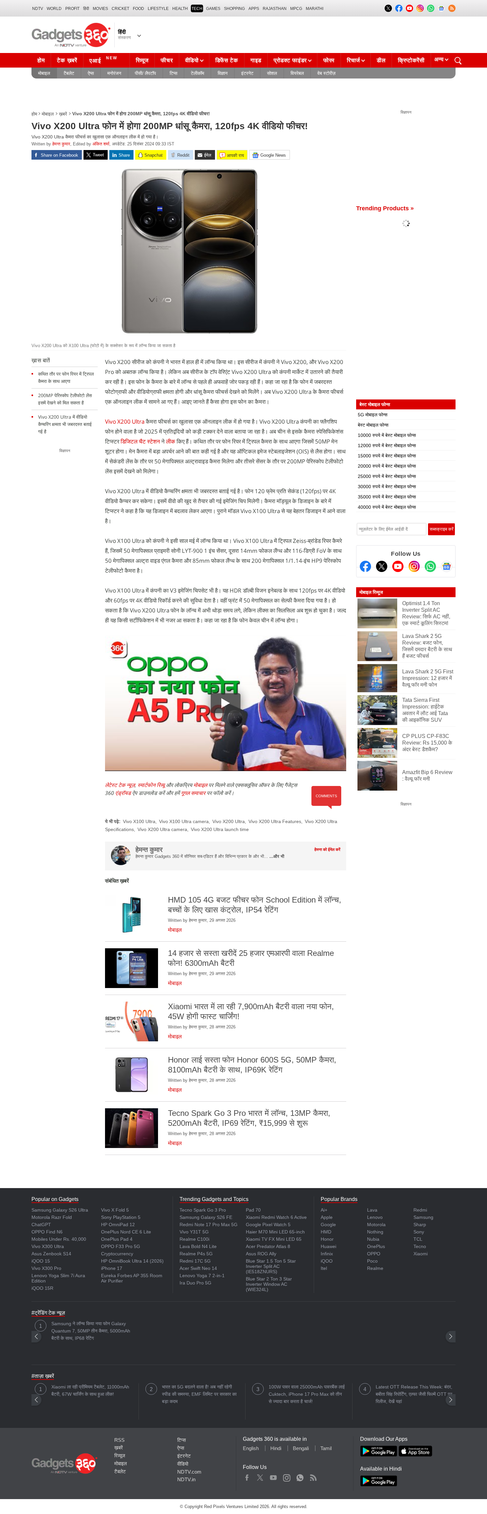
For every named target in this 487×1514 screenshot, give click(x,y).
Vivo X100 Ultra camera (184, 821)
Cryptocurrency (117, 1253)
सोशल (272, 73)
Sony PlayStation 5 (120, 1217)
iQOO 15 (40, 1261)
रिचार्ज (353, 60)
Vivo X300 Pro (46, 1268)
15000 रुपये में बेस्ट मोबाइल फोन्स (387, 455)
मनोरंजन (114, 73)
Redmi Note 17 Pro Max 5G (209, 1224)
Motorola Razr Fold (51, 1217)
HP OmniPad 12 (118, 1224)
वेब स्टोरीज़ (326, 73)
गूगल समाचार (193, 793)
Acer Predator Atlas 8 (268, 1246)
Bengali (301, 1448)
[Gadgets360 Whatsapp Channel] (430, 566)
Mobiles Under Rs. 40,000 (58, 1239)
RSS (119, 1440)
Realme (375, 1268)
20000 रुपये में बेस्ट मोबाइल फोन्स (387, 466)
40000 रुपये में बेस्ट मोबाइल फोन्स (387, 507)
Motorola (376, 1224)
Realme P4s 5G (196, 1253)
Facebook (247, 1476)
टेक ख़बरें (67, 60)
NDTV (37, 8)
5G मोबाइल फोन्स (372, 414)
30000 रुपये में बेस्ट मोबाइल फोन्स (387, 486)
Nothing (375, 1231)
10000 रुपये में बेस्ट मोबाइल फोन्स (387, 435)
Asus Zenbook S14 (51, 1253)
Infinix (327, 1253)
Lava (372, 1210)
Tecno (419, 1246)
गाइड (255, 60)
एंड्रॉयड (123, 793)
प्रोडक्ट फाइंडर (290, 60)
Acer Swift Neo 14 (198, 1268)
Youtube (273, 1476)
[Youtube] (398, 566)
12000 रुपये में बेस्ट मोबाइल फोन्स (387, 445)
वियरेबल (297, 73)
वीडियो (192, 60)
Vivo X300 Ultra (47, 1246)
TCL (417, 1239)
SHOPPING (234, 8)
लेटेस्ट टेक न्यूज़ (120, 785)
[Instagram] (414, 566)
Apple (327, 1217)
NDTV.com (189, 1472)
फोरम (329, 60)
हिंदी (86, 8)
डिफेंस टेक (226, 60)
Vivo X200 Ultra (124, 421)
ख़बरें (63, 114)
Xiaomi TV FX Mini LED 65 (273, 1239)
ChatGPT (41, 1224)
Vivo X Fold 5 (115, 1210)
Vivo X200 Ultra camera (162, 829)
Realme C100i (194, 1239)
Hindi (275, 1448)
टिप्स (173, 73)
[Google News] (446, 566)
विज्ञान (223, 73)
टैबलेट (69, 73)
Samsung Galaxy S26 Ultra (59, 1210)
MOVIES (100, 8)
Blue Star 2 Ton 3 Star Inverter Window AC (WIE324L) (269, 1284)
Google (328, 1224)
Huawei (328, 1246)
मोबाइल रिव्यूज (371, 592)
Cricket (120, 8)
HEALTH (180, 8)
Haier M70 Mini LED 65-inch (275, 1231)
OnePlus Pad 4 (117, 1239)
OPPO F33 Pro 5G (120, 1246)
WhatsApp (300, 1476)
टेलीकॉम (197, 73)
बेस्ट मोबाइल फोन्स (373, 425)
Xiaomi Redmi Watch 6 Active (276, 1217)
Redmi (420, 1210)
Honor (327, 1239)
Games (213, 8)
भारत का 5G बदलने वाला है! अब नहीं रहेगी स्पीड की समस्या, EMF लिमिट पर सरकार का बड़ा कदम (199, 1394)
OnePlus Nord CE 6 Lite (126, 1231)
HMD (326, 1231)
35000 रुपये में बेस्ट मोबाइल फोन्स (387, 496)
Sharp (419, 1224)
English (251, 1448)
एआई (103, 60)
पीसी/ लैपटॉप (145, 73)
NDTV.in (186, 1479)
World (54, 8)
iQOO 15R (42, 1288)
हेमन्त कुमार (61, 143)
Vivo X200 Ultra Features (274, 821)
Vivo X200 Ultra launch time (220, 829)
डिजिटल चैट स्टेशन (140, 441)
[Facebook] (365, 566)
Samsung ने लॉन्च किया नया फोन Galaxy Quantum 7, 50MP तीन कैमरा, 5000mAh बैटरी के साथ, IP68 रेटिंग (90, 1331)
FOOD (138, 8)
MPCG (296, 8)
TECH (196, 8)
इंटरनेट (247, 73)
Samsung (423, 1217)
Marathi (314, 8)
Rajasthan (275, 8)
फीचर (167, 60)
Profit (72, 8)
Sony (418, 1231)
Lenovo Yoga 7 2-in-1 (202, 1275)
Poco (372, 1261)
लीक (170, 441)
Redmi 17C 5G (195, 1261)
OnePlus (376, 1246)
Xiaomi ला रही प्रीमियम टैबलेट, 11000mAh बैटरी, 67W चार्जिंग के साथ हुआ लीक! (90, 1390)
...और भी (276, 856)
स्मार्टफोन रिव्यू (151, 785)
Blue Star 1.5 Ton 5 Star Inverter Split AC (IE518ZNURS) (271, 1266)
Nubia (373, 1239)
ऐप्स (91, 73)
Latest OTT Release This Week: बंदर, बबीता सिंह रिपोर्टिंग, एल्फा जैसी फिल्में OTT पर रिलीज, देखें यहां (414, 1394)
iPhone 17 (111, 1268)
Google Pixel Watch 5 (268, 1224)
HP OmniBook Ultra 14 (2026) (132, 1261)
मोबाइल (44, 73)
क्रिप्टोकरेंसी (411, 60)
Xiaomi (420, 1253)
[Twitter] (381, 566)
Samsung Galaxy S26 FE (206, 1217)
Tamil (326, 1448)
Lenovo (375, 1217)
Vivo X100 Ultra (139, 821)
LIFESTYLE (158, 8)
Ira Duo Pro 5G (195, 1282)
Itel (324, 1268)
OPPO (373, 1253)
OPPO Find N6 (47, 1231)
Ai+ (324, 1210)
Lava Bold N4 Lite (198, 1246)
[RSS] (452, 8)
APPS (253, 8)
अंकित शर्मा (100, 143)
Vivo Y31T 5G (194, 1231)
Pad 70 (253, 1210)
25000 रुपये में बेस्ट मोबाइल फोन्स (387, 476)
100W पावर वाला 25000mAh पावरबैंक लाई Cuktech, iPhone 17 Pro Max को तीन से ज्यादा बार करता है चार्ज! (307, 1394)
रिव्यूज (142, 60)
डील (381, 60)
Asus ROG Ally (261, 1253)
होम (41, 60)
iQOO (327, 1261)
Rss (313, 1476)
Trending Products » (385, 208)
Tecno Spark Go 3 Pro (203, 1210)
